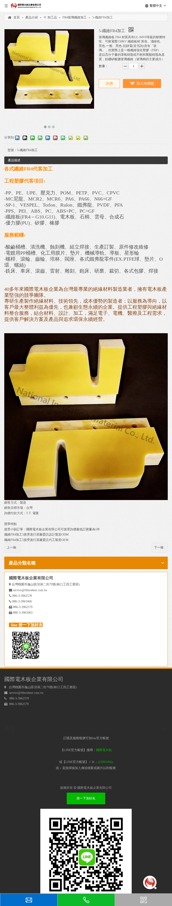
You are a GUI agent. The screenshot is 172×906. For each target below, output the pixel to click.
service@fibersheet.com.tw (30, 590)
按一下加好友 (86, 798)
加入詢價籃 (145, 83)
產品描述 (14, 160)
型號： (12, 150)
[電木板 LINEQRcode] (86, 854)
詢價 (109, 83)
